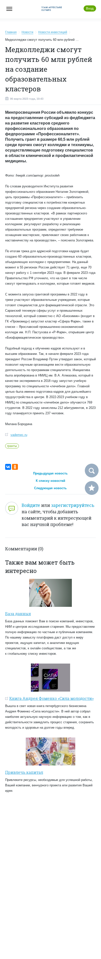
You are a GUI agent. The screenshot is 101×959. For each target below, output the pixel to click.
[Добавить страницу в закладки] (92, 488)
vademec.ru (19, 435)
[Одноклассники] (15, 467)
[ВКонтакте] (8, 467)
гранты (12, 446)
